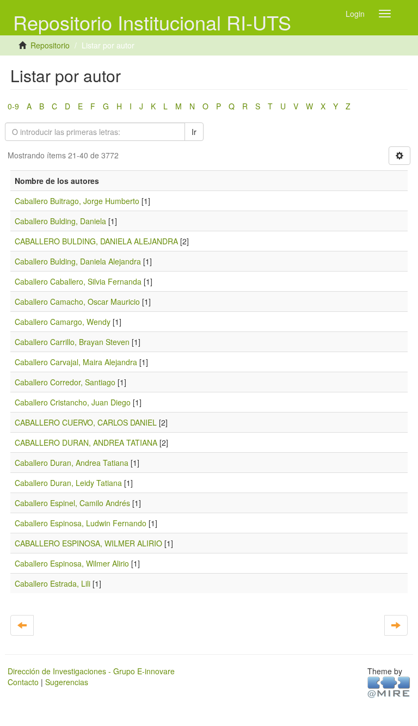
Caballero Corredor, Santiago (65, 382)
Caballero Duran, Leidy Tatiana (68, 482)
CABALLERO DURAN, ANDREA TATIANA (86, 442)
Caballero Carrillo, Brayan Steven (72, 341)
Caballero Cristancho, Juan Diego (73, 402)
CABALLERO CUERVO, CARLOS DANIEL (86, 422)
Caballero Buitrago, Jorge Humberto (77, 200)
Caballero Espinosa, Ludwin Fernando (80, 523)
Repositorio (50, 45)
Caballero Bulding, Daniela (60, 221)
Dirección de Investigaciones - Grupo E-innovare (91, 671)
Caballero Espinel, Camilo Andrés (72, 502)
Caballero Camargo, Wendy (62, 321)
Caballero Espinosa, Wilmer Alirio (72, 563)
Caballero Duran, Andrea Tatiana (71, 462)
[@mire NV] (388, 686)
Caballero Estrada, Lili (52, 583)
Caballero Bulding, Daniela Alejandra (78, 261)
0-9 (13, 106)
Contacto (23, 681)
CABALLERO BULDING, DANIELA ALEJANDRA (96, 241)
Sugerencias (66, 681)
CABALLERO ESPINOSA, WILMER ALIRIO (88, 543)
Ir (194, 131)
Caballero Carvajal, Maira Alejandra (76, 361)
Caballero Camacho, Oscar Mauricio (77, 301)
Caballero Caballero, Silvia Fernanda (78, 281)
